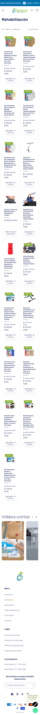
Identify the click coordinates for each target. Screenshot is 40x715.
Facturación (9, 615)
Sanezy (22, 712)
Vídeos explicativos (12, 610)
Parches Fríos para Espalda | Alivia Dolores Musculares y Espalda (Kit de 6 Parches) (10, 162)
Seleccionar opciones (10, 233)
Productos (8, 595)
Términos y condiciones (13, 640)
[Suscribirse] (32, 685)
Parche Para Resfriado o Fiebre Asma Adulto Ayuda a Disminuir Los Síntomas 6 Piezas (10, 313)
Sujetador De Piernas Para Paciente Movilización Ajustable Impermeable (28, 214)
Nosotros (8, 620)
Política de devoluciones (13, 645)
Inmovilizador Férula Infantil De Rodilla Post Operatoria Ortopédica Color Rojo (10, 263)
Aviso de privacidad (12, 635)
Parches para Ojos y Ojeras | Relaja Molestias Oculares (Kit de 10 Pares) (9, 110)
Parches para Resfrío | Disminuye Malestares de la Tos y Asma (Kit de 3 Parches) (9, 475)
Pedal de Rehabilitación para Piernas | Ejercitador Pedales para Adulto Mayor (29, 312)
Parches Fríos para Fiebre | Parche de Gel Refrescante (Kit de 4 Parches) (9, 366)
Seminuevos (9, 605)
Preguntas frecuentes (13, 651)
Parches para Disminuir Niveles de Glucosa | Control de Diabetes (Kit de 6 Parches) (28, 421)
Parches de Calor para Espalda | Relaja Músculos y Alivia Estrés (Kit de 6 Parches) (10, 57)
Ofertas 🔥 (8, 600)
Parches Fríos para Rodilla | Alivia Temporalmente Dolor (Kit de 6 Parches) (29, 110)
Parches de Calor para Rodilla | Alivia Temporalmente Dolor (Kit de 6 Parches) (29, 56)
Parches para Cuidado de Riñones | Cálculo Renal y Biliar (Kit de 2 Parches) (10, 420)
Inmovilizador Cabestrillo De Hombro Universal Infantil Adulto (28, 260)
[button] (2, 10)
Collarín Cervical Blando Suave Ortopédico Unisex (10, 212)
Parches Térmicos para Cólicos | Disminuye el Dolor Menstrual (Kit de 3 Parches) (29, 367)
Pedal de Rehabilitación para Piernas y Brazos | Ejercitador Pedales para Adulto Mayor (29, 163)
